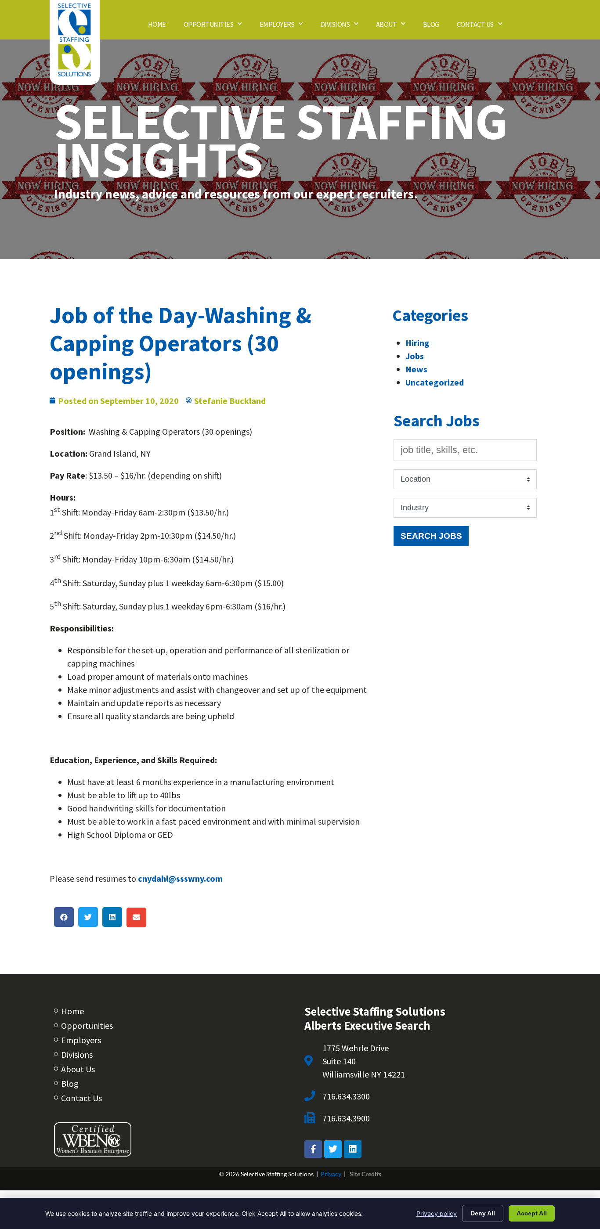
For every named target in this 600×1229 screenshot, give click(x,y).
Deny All (482, 1213)
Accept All (532, 1213)
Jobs (414, 355)
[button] (64, 917)
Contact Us (484, 26)
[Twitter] (333, 1149)
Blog (435, 26)
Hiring (417, 342)
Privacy (331, 1174)
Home (161, 26)
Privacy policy (436, 1213)
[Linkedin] (352, 1149)
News (416, 369)
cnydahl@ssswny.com (180, 878)
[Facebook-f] (313, 1149)
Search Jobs (431, 536)
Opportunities (217, 26)
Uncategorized (434, 382)
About (395, 26)
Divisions (344, 26)
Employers (286, 26)
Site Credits (365, 1174)
